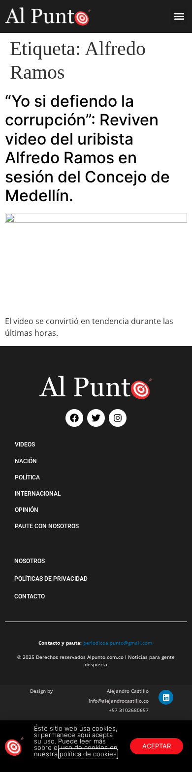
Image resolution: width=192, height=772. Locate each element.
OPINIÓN (26, 509)
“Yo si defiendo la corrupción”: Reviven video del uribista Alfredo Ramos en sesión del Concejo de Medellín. (87, 148)
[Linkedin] (166, 697)
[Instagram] (118, 418)
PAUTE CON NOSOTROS (47, 526)
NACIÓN (26, 461)
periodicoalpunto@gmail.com (117, 642)
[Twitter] (96, 418)
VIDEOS (25, 444)
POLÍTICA (27, 477)
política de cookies (88, 754)
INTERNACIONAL (38, 493)
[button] (179, 16)
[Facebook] (74, 418)
